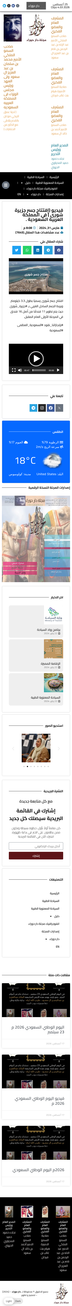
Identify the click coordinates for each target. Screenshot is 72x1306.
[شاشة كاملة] (14, 370)
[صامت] (20, 370)
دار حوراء (36, 194)
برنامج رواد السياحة (48, 629)
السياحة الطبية (35, 177)
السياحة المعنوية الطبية (50, 182)
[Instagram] (9, 5)
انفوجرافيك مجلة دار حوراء (41, 188)
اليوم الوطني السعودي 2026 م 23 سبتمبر (38, 1029)
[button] (59, 250)
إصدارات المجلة (55, 194)
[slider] (39, 370)
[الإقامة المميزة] (53, 648)
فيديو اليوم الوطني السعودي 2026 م (39, 1101)
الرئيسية (54, 177)
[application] (36, 359)
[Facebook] (13, 5)
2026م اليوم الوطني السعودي (38, 1169)
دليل (27, 182)
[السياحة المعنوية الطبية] (53, 682)
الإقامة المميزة (50, 663)
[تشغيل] (58, 370)
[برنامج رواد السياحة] (53, 614)
